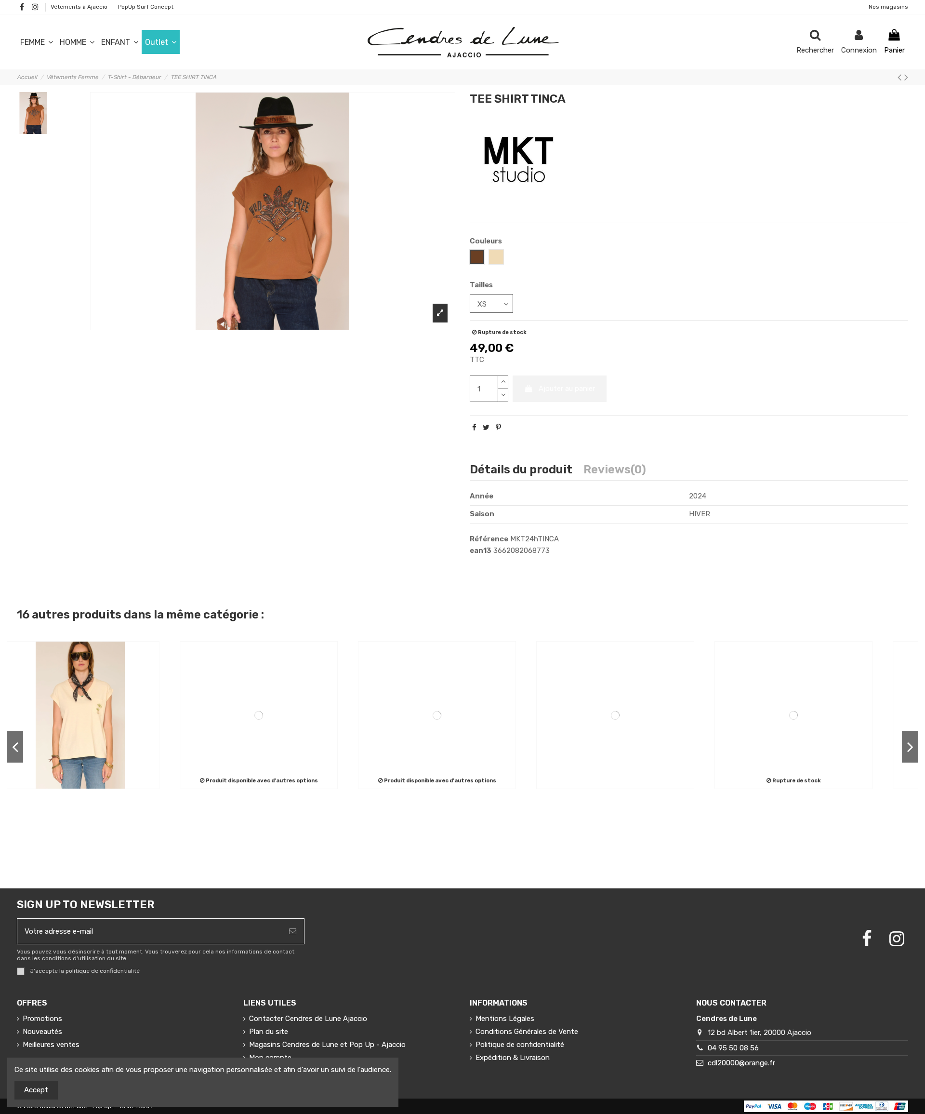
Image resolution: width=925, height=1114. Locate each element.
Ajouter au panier (567, 388)
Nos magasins (888, 6)
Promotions (42, 1018)
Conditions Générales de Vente (527, 1031)
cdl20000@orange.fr (741, 1063)
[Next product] (906, 77)
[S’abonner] (292, 931)
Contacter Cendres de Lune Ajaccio (308, 1018)
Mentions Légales (505, 1018)
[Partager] (474, 427)
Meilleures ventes (51, 1044)
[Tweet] (486, 427)
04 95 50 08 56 (733, 1048)
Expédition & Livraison (513, 1057)
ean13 (480, 550)
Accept (36, 1090)
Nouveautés (42, 1031)
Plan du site (268, 1031)
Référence (489, 539)
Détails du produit (521, 470)
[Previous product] (901, 77)
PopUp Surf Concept (145, 6)
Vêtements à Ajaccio (80, 6)
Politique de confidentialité (520, 1044)
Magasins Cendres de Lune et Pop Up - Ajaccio (327, 1044)
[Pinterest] (498, 427)
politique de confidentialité (103, 971)
